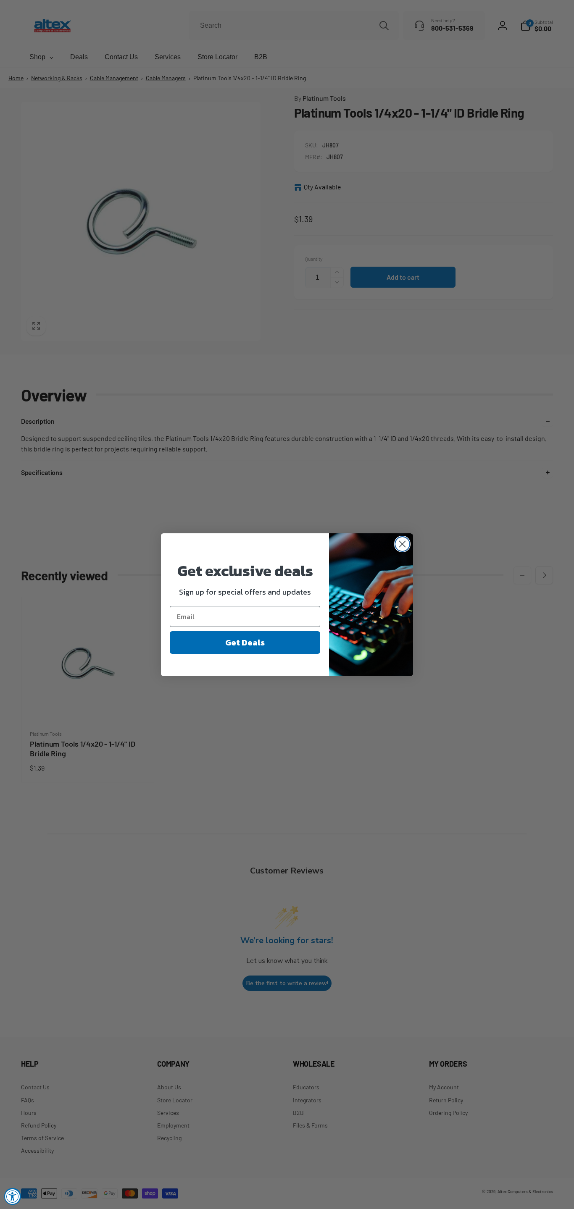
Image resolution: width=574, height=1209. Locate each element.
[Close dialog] (402, 544)
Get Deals (245, 642)
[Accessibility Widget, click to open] (12, 1196)
